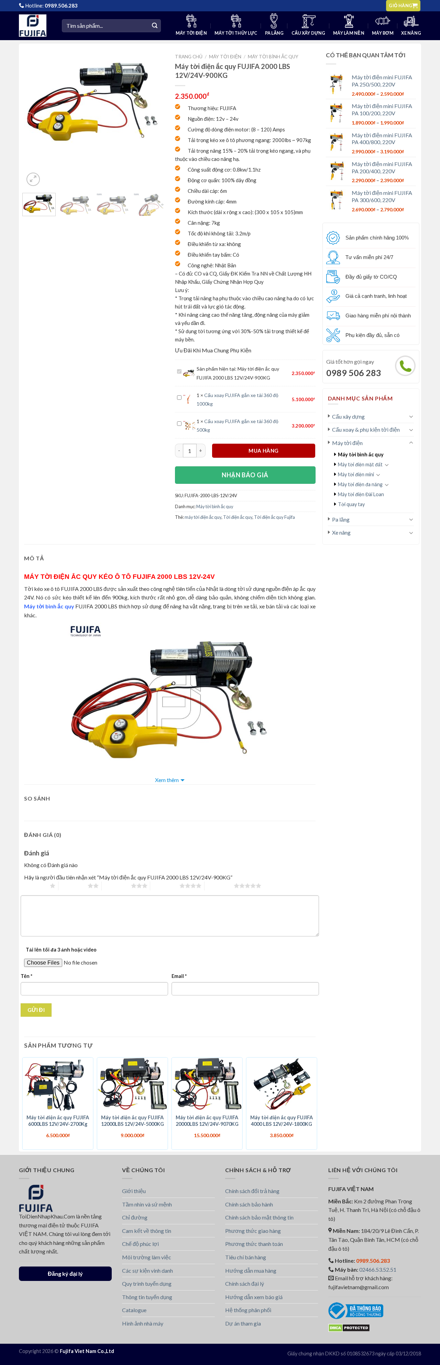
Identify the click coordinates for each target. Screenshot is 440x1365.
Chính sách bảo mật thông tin (259, 1217)
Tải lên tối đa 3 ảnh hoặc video (61, 950)
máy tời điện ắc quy (203, 517)
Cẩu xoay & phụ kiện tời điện (366, 429)
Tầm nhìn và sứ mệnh (147, 1204)
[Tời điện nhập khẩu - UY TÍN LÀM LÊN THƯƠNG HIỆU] (35, 25)
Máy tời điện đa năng (360, 484)
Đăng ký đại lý (65, 1273)
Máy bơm (383, 33)
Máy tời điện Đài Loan (361, 494)
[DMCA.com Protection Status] (349, 1327)
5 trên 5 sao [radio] (219, 885)
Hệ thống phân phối (248, 1310)
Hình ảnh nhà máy (142, 1323)
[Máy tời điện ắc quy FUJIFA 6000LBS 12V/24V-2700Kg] (58, 1084)
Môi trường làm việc (146, 1257)
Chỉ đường (134, 1217)
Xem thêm (167, 780)
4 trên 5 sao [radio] (164, 885)
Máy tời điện (191, 33)
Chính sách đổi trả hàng (252, 1191)
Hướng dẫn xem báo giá (254, 1297)
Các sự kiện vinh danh (147, 1270)
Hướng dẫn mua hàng (250, 1270)
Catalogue (134, 1310)
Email (179, 976)
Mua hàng (264, 450)
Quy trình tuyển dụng (147, 1283)
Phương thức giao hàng (253, 1230)
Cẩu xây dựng (309, 33)
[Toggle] (411, 416)
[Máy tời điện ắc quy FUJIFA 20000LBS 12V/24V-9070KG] (207, 1084)
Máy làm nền (348, 33)
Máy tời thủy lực (235, 33)
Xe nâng (411, 33)
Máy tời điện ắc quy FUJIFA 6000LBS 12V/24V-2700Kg (57, 1121)
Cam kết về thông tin (146, 1230)
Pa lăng (274, 33)
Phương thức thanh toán (254, 1243)
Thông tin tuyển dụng (147, 1297)
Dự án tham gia (243, 1323)
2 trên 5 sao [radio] (73, 885)
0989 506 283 (353, 373)
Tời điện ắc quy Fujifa (274, 517)
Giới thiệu (134, 1191)
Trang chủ (188, 56)
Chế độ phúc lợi (140, 1243)
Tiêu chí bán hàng (245, 1257)
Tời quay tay (351, 504)
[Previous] (35, 102)
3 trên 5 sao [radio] (116, 885)
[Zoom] (33, 179)
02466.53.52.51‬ (377, 1269)
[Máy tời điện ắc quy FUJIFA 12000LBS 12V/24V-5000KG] (132, 1084)
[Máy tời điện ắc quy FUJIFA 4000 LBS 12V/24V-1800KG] (281, 1084)
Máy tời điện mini (356, 474)
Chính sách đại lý (244, 1283)
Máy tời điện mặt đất (360, 464)
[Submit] (155, 26)
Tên (26, 976)
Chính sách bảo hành (249, 1204)
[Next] (150, 102)
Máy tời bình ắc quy (361, 454)
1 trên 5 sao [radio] (35, 885)
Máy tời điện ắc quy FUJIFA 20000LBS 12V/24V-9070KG (207, 1121)
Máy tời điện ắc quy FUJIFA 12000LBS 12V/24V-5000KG (132, 1121)
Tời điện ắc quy (237, 517)
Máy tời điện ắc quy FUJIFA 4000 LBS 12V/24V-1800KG (281, 1121)
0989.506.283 (61, 5)
